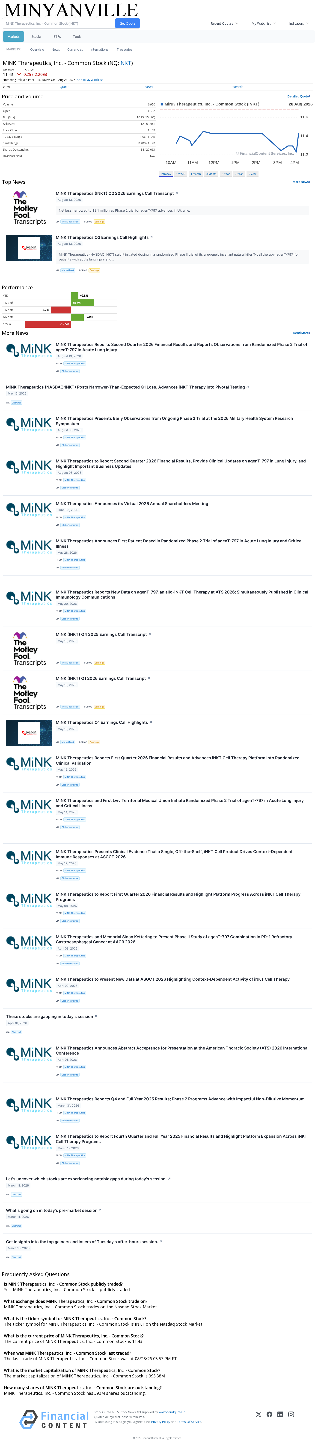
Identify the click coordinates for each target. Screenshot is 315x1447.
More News (301, 182)
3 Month (211, 173)
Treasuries (124, 49)
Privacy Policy (160, 1422)
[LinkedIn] (280, 1420)
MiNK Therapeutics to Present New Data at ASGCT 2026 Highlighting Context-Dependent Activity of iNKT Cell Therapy (173, 979)
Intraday (166, 173)
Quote (64, 87)
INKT (125, 63)
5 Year (252, 173)
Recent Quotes (222, 23)
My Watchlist (261, 23)
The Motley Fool (70, 221)
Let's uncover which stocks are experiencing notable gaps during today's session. (88, 1178)
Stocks (37, 36)
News (55, 49)
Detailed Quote (298, 96)
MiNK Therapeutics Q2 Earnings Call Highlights (104, 237)
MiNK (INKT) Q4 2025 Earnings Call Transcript (103, 634)
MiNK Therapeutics (75, 363)
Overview (37, 49)
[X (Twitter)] (258, 1420)
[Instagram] (291, 1420)
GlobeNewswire (70, 371)
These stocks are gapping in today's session (52, 1016)
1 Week (180, 173)
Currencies (75, 49)
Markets (13, 36)
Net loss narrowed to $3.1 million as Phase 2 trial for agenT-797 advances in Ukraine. (125, 210)
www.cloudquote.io (172, 1412)
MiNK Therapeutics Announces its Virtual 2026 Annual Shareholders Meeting (132, 503)
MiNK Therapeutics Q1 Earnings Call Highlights (104, 722)
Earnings (99, 221)
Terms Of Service (189, 1422)
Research (236, 87)
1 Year (226, 173)
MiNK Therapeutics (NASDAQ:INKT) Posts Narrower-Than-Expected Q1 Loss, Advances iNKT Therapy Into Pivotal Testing (127, 387)
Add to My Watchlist (90, 80)
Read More (301, 333)
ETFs (57, 36)
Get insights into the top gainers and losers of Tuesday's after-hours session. (84, 1241)
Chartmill (16, 402)
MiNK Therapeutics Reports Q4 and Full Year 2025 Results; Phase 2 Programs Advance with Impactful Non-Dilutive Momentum (180, 1098)
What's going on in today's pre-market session (54, 1210)
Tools (77, 36)
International (99, 49)
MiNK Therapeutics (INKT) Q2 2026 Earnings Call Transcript (117, 193)
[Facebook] (269, 1420)
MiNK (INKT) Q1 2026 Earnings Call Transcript (103, 678)
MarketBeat (68, 270)
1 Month (196, 173)
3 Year (239, 173)
